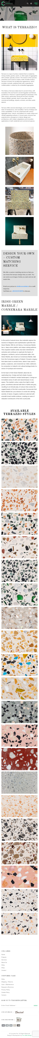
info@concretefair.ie (23, 286)
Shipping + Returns (7, 981)
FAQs (3, 965)
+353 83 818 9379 (17, 291)
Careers (3, 995)
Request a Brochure (7, 987)
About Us (4, 962)
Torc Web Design (27, 1035)
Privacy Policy (5, 989)
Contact (3, 970)
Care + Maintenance (7, 984)
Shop (3, 967)
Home (3, 954)
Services (4, 959)
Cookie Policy (5, 992)
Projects (3, 957)
